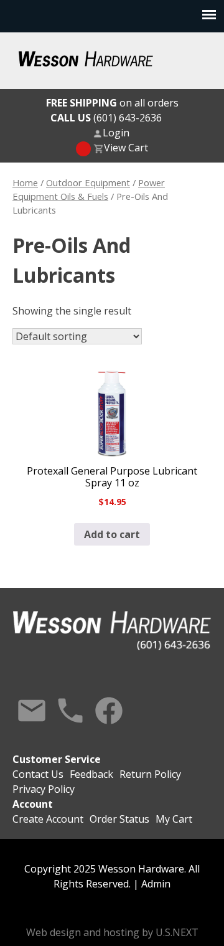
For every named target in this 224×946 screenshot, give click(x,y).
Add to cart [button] (112, 534)
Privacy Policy (43, 789)
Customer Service (56, 759)
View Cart (126, 147)
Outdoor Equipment (88, 182)
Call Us (70, 710)
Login (116, 133)
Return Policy (150, 774)
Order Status (119, 819)
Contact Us (32, 710)
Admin (155, 884)
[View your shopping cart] (83, 148)
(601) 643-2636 (106, 118)
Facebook (109, 710)
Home (25, 182)
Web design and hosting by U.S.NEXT (112, 932)
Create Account (47, 819)
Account (32, 804)
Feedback (91, 774)
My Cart (174, 819)
